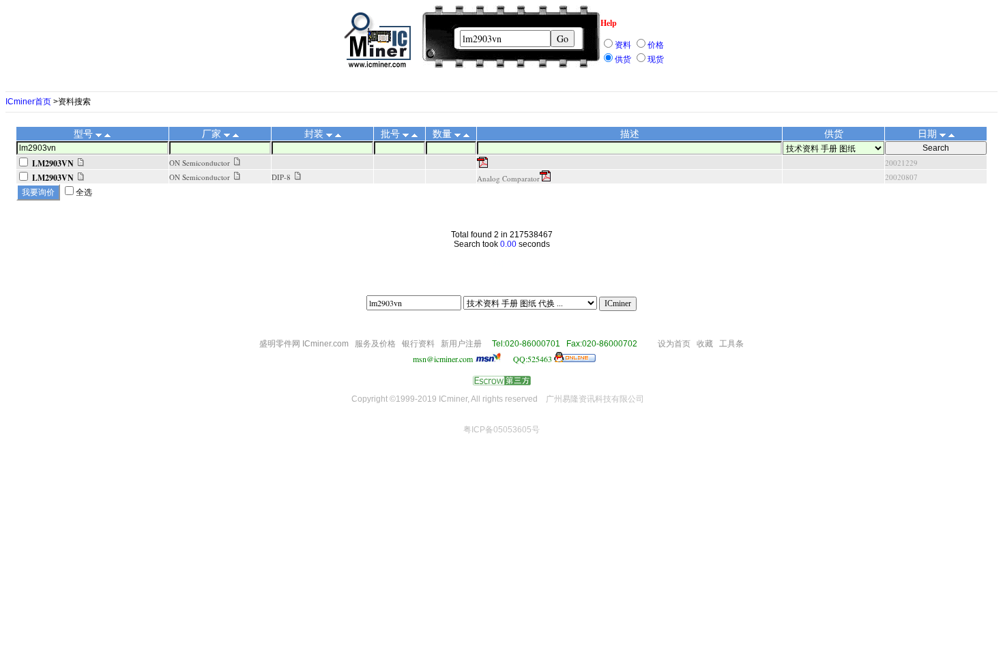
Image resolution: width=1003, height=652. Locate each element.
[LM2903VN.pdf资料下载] (482, 164)
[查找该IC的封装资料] (298, 176)
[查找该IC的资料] (81, 163)
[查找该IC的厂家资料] (237, 162)
